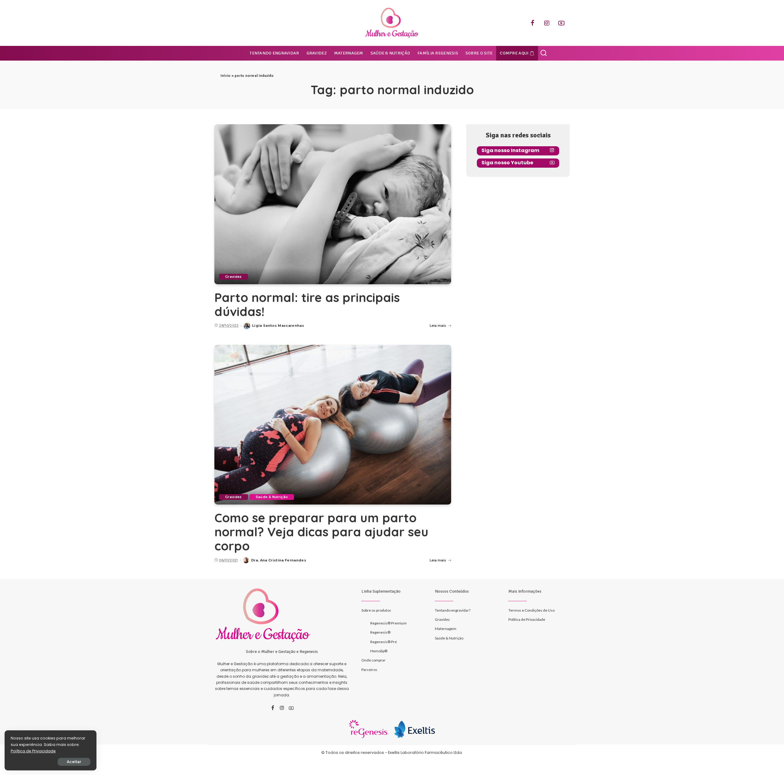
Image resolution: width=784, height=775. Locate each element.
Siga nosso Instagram (510, 150)
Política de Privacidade (33, 751)
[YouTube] (561, 23)
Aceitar (74, 761)
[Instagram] (547, 23)
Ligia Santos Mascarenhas (278, 325)
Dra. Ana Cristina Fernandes (278, 560)
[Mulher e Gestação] (392, 23)
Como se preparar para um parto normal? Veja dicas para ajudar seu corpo (321, 531)
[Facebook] (532, 23)
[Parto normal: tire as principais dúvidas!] (332, 204)
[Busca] (543, 53)
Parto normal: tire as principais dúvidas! (307, 304)
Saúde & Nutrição (272, 497)
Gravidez (233, 276)
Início (225, 75)
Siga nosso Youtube (507, 162)
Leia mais (438, 325)
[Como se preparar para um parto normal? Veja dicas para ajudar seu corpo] (332, 425)
